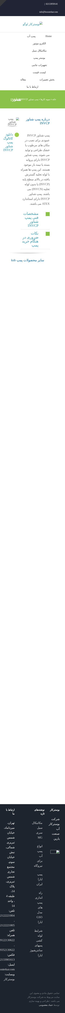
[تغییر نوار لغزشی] (3, 3)
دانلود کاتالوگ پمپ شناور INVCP (8, 142)
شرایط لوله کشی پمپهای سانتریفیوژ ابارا (39, 943)
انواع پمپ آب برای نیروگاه (39, 856)
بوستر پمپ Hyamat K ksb (17, 446)
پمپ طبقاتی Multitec (28, 657)
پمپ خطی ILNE (7, 778)
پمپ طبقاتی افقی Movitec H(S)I (40, 612)
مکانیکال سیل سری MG (39, 830)
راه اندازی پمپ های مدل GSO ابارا (39, 907)
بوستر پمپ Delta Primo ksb (41, 503)
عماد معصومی (46, 1005)
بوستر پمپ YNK (6, 299)
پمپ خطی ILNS (42, 698)
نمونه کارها (45, 99)
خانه (54, 99)
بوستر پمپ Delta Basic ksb (30, 565)
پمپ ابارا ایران (39, 879)
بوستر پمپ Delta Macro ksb (6, 451)
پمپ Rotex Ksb (41, 657)
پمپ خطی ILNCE (18, 698)
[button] (35, 219)
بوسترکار (9, 979)
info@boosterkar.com (48, 12)
